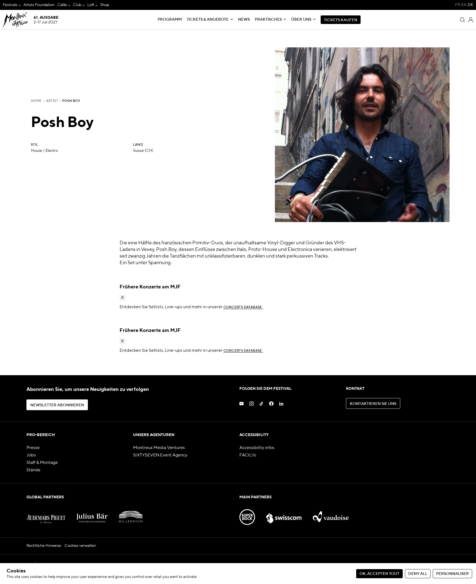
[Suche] (462, 19)
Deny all (417, 574)
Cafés (62, 5)
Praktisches (268, 19)
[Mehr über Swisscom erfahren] (283, 514)
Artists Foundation (39, 5)
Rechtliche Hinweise (43, 546)
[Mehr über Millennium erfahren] (131, 514)
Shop (104, 5)
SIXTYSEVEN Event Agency (160, 455)
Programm (170, 19)
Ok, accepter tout (379, 574)
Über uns (301, 19)
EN (464, 5)
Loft (90, 5)
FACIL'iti (247, 455)
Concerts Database (243, 307)
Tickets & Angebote (208, 19)
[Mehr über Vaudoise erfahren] (331, 514)
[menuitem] (12, 5)
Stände (33, 470)
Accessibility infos (256, 448)
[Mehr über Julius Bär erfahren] (92, 514)
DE (470, 5)
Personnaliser (452, 574)
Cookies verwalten (80, 546)
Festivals (10, 5)
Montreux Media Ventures (159, 448)
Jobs (31, 455)
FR (457, 5)
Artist (52, 101)
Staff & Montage (42, 463)
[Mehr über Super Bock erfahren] (247, 514)
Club (77, 5)
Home (36, 101)
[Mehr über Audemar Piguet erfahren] (45, 514)
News (244, 19)
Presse (33, 448)
